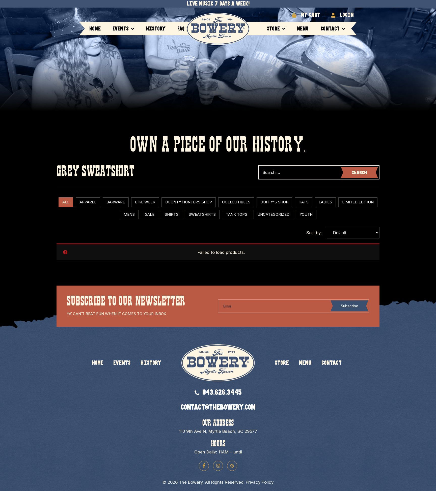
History (156, 28)
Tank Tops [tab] (236, 214)
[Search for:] (318, 172)
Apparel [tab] (87, 202)
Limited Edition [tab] (358, 202)
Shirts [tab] (171, 214)
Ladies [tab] (325, 202)
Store (273, 28)
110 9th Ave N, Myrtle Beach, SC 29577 (218, 431)
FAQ (180, 28)
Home (95, 28)
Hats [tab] (303, 202)
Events (121, 28)
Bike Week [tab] (145, 202)
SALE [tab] (149, 214)
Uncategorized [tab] (273, 214)
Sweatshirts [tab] (202, 214)
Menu (303, 28)
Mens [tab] (129, 214)
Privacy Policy (260, 482)
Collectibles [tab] (236, 202)
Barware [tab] (115, 202)
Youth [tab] (306, 214)
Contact (330, 28)
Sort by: (314, 233)
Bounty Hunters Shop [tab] (188, 202)
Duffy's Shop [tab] (274, 202)
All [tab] (65, 202)
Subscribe (349, 305)
